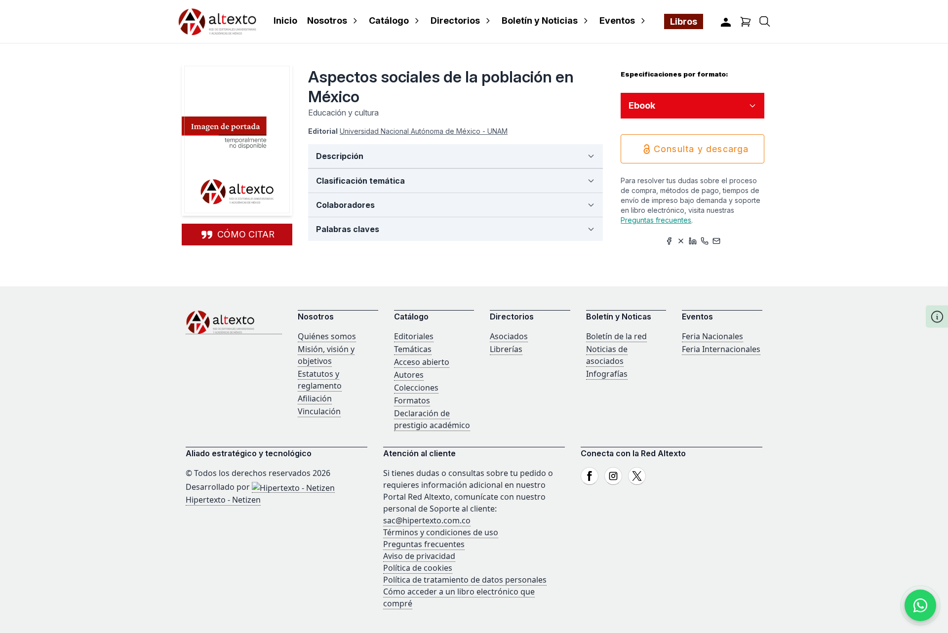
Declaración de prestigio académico (432, 419)
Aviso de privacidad (419, 556)
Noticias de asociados (607, 355)
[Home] (234, 322)
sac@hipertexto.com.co (427, 520)
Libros (683, 21)
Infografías (607, 373)
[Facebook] (589, 476)
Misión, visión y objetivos (326, 355)
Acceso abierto (421, 361)
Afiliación (315, 398)
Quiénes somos (327, 336)
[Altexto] (217, 21)
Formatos (412, 400)
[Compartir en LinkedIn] (693, 241)
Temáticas (413, 349)
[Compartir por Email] (716, 241)
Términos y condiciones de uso (440, 532)
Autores (409, 374)
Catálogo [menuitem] (389, 20)
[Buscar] (764, 21)
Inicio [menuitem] (285, 20)
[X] (637, 476)
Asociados (509, 336)
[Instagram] (613, 476)
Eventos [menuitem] (617, 20)
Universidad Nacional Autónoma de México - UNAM (424, 131)
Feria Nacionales (712, 336)
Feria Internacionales (721, 349)
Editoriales (414, 336)
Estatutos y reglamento (320, 379)
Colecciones (416, 387)
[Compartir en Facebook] (669, 241)
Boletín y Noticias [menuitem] (540, 20)
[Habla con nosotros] (920, 605)
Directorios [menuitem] (455, 20)
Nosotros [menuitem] (327, 20)
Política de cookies (417, 567)
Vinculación (319, 411)
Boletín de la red (616, 336)
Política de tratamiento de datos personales (465, 579)
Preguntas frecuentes (656, 220)
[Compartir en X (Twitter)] (681, 241)
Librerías (506, 349)
